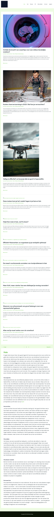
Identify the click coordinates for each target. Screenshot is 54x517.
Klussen (31, 4)
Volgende (49, 347)
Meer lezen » (5, 63)
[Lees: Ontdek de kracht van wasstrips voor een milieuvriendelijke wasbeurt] (27, 30)
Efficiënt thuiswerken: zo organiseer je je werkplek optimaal (24, 243)
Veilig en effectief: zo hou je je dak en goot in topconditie (23, 179)
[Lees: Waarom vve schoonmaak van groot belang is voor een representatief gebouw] (18, 303)
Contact (45, 4)
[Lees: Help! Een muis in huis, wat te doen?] (10, 218)
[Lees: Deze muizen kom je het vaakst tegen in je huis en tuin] (13, 198)
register (50, 4)
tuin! (23, 402)
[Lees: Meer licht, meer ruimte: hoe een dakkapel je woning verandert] (15, 282)
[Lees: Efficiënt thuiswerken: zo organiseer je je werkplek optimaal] (14, 239)
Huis (24, 4)
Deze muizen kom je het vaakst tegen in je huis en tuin (22, 201)
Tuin (27, 4)
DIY (35, 4)
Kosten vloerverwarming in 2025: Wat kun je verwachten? (24, 104)
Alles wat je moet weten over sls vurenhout (18, 330)
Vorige (4, 347)
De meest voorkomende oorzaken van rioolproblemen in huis (25, 263)
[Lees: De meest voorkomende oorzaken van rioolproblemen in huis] (15, 260)
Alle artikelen (40, 4)
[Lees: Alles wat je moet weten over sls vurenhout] (12, 327)
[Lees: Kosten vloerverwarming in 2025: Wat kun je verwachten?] (27, 86)
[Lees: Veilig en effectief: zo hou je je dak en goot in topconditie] (21, 149)
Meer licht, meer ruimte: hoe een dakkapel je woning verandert (26, 285)
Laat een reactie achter (7, 53)
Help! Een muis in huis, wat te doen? (15, 222)
